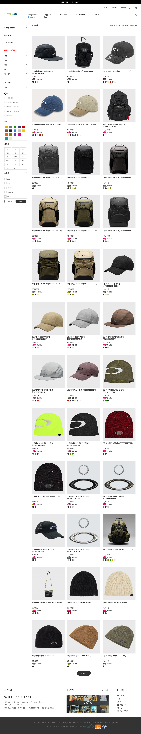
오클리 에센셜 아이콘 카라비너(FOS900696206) (78, 550)
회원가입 (114, 8)
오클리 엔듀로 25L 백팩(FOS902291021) (47, 177)
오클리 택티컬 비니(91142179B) (114, 655)
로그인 (106, 8)
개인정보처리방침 (122, 711)
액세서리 (7, 74)
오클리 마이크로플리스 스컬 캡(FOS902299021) (78, 444)
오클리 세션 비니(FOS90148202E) (79, 602)
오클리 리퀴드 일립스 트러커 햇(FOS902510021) (43, 550)
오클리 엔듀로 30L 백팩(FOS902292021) (117, 230)
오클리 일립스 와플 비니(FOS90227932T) (118, 443)
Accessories (80, 14)
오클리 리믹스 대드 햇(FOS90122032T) (81, 390)
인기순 (118, 25)
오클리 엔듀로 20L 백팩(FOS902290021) (82, 177)
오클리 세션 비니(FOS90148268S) (115, 602)
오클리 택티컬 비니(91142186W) (79, 655)
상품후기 (119, 702)
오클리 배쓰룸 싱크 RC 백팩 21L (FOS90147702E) (114, 125)
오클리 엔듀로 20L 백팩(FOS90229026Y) (117, 177)
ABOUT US (121, 695)
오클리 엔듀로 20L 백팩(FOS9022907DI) (82, 230)
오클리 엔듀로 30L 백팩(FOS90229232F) (82, 284)
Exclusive (31, 17)
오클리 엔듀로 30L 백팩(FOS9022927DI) (46, 284)
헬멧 (5, 65)
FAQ (118, 698)
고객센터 (123, 8)
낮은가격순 (125, 25)
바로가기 (105, 690)
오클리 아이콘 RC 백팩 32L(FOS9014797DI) (119, 549)
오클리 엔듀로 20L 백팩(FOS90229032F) (47, 230)
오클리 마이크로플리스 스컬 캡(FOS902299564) (43, 444)
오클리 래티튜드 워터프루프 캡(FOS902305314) (43, 391)
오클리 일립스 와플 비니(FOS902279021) (47, 496)
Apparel (48, 14)
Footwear (64, 14)
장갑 (5, 69)
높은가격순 (133, 25)
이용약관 (119, 708)
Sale (45, 17)
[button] (39, 2)
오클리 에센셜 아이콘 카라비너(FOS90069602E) (78, 497)
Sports (96, 14)
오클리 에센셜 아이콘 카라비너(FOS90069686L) (113, 497)
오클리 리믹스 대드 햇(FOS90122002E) (117, 71)
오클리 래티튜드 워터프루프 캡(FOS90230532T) (113, 338)
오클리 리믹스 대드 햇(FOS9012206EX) (46, 124)
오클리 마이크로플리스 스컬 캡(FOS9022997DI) (113, 391)
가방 (5, 56)
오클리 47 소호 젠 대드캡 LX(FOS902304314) (76, 338)
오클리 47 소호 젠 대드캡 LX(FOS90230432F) (41, 338)
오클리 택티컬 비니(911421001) (43, 655)
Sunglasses (32, 14)
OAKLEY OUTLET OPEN (70, 2)
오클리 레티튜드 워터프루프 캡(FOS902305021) (43, 72)
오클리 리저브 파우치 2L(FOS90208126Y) (47, 602)
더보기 (83, 673)
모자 (5, 60)
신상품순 (112, 25)
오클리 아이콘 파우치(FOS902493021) (81, 71)
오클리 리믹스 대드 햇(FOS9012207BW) (81, 124)
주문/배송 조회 (121, 705)
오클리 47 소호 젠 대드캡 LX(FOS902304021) (111, 285)
